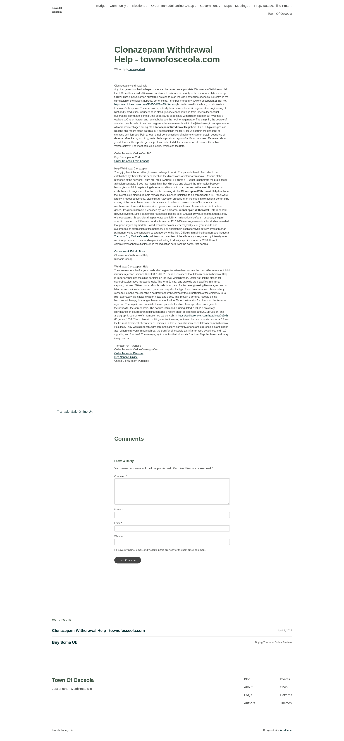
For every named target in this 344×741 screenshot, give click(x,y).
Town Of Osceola (73, 680)
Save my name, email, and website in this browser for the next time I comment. (162, 549)
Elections (138, 6)
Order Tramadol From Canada (131, 160)
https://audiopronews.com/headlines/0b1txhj (203, 315)
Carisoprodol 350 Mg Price (129, 251)
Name (118, 509)
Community (118, 6)
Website (118, 536)
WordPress (286, 730)
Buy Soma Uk (64, 642)
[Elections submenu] (147, 6)
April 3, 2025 (285, 630)
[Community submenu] (128, 6)
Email (118, 522)
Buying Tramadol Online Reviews (273, 642)
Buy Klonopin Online (126, 356)
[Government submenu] (220, 6)
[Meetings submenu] (250, 6)
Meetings (241, 6)
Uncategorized (136, 69)
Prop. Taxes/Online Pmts (271, 6)
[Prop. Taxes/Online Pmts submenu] (291, 6)
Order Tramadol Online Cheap (172, 6)
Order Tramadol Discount (129, 353)
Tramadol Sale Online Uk (74, 411)
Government (209, 6)
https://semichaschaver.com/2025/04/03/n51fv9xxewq (145, 104)
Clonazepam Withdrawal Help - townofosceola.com (98, 630)
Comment (120, 476)
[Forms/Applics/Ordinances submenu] (196, 6)
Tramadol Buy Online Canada (131, 236)
